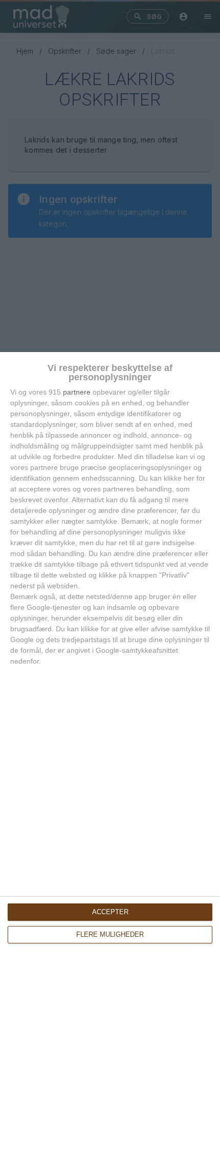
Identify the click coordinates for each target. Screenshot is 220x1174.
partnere (77, 392)
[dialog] (110, 763)
